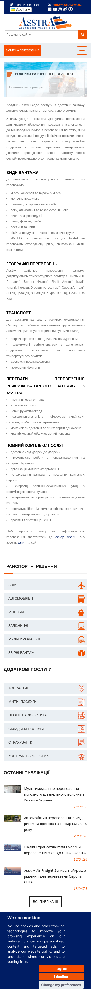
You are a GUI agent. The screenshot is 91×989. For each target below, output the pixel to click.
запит (22, 542)
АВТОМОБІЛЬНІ (21, 598)
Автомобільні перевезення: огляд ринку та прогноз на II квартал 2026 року (55, 823)
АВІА (12, 585)
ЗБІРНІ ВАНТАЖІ (21, 653)
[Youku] (70, 9)
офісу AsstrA (65, 537)
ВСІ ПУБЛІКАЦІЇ (45, 901)
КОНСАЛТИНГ (19, 688)
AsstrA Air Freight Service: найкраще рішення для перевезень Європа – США (55, 876)
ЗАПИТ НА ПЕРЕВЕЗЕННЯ (22, 50)
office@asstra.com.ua (67, 4)
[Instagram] (60, 9)
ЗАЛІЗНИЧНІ (18, 626)
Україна (21, 10)
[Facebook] (50, 9)
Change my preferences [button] (61, 985)
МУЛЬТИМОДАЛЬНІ (24, 639)
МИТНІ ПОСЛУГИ (22, 702)
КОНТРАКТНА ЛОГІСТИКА (29, 756)
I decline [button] (61, 976)
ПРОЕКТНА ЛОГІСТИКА (27, 715)
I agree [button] (61, 968)
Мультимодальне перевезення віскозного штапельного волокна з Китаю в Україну (54, 794)
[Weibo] (65, 9)
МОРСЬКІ (16, 612)
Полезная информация (26, 87)
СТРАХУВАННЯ (20, 742)
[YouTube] (55, 9)
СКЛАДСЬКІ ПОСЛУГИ (26, 729)
